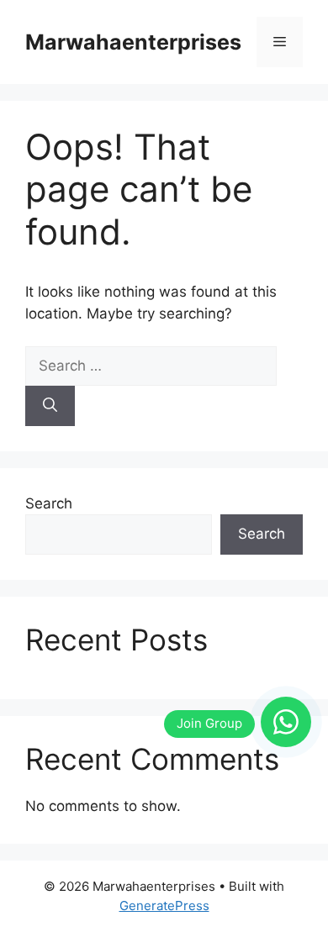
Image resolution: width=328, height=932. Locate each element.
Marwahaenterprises (133, 42)
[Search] (50, 406)
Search (48, 503)
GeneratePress (164, 906)
